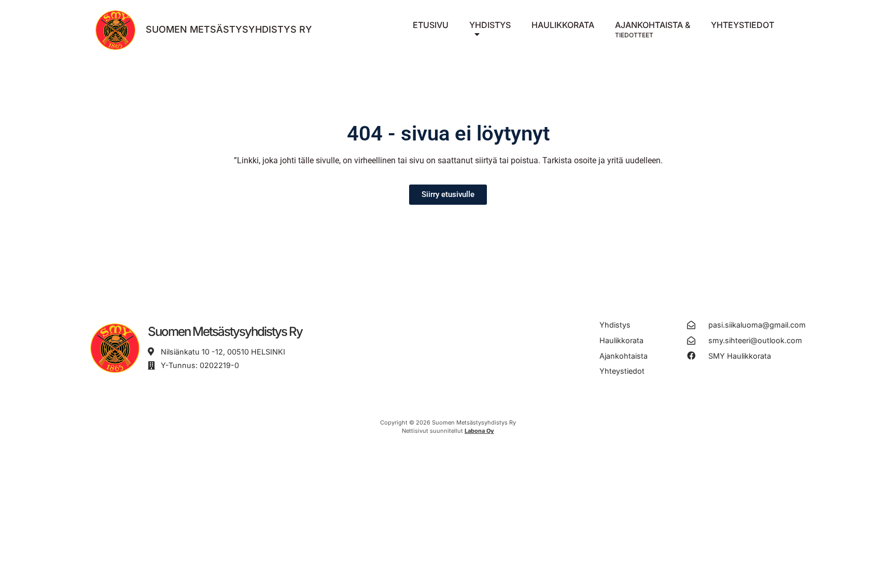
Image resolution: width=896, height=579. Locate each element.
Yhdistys (490, 25)
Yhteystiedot (742, 25)
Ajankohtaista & (652, 29)
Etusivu (431, 25)
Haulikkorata (562, 25)
